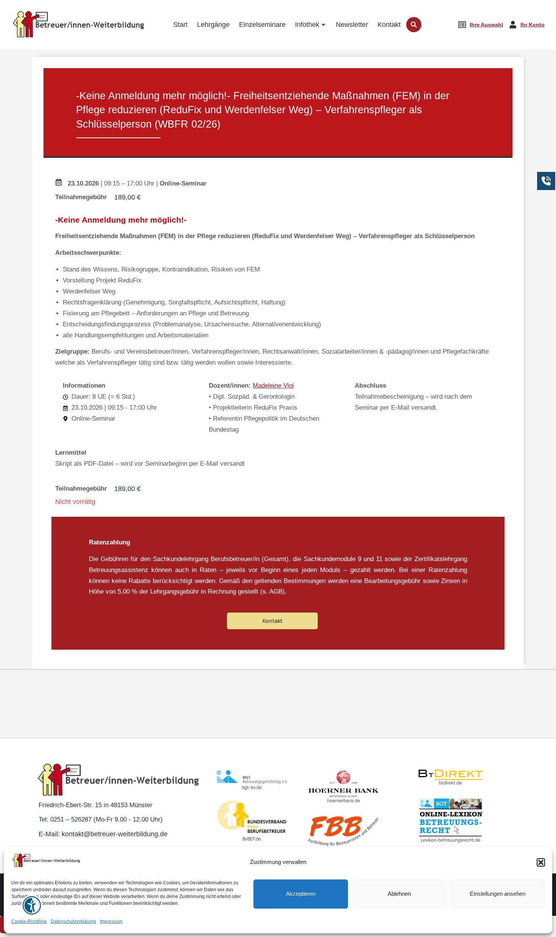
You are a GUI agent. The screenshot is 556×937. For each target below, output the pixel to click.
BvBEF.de (251, 839)
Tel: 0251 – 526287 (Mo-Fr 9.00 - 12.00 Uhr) (101, 819)
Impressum (111, 922)
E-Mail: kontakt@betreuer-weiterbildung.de (103, 834)
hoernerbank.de (343, 800)
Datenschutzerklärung (73, 922)
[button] (541, 862)
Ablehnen (399, 894)
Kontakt (272, 620)
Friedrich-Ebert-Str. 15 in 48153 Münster (95, 805)
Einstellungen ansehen (497, 894)
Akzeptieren (300, 894)
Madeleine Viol (273, 385)
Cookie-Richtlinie (29, 922)
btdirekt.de (450, 783)
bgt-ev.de (252, 787)
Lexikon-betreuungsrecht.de (450, 840)
